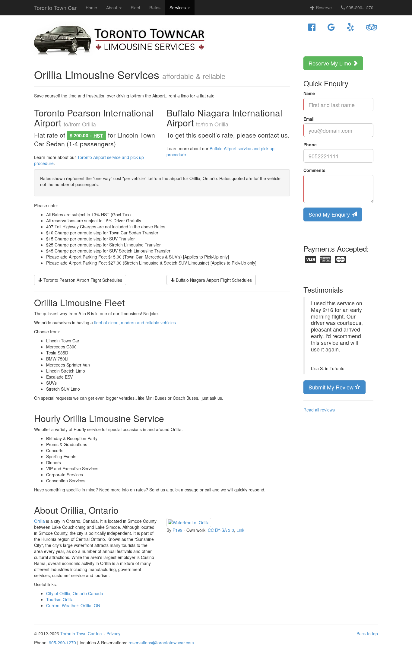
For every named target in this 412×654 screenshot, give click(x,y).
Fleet (135, 8)
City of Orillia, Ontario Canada (74, 593)
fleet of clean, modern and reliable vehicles (135, 322)
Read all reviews (319, 410)
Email (309, 119)
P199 (177, 530)
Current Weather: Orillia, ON (73, 605)
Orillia (39, 521)
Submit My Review (332, 387)
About (112, 8)
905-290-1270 (359, 8)
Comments (314, 170)
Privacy (113, 633)
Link (240, 530)
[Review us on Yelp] (350, 27)
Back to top (367, 633)
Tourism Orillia (60, 599)
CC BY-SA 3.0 (221, 530)
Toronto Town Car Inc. (81, 633)
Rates (154, 8)
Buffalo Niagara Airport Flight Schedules (213, 280)
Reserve (323, 8)
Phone (310, 144)
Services (178, 8)
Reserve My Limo (331, 63)
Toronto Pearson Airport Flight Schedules (82, 280)
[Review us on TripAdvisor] (371, 27)
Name (309, 93)
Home (91, 8)
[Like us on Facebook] (311, 27)
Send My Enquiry (330, 214)
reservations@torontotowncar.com (161, 643)
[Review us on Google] (331, 27)
